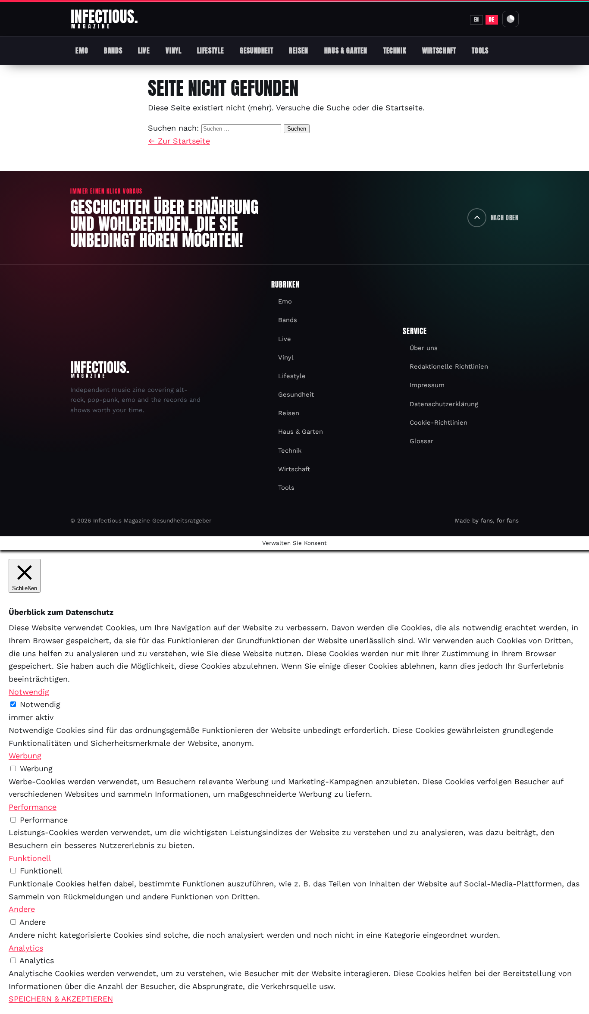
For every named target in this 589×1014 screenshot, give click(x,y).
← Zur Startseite (179, 140)
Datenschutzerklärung (444, 404)
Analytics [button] (26, 947)
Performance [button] (32, 806)
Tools (480, 50)
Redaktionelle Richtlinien (449, 366)
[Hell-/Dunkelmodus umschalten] (510, 19)
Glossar (421, 441)
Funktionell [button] (30, 858)
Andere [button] (22, 909)
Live (144, 50)
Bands (113, 50)
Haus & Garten (345, 50)
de (491, 19)
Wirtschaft (439, 50)
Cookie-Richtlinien (438, 422)
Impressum (427, 385)
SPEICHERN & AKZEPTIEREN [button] (61, 998)
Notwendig (40, 704)
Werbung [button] (25, 755)
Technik (394, 50)
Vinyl (173, 50)
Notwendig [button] (29, 691)
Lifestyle (210, 50)
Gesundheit (256, 50)
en (476, 19)
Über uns (424, 348)
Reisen (298, 50)
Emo (81, 50)
